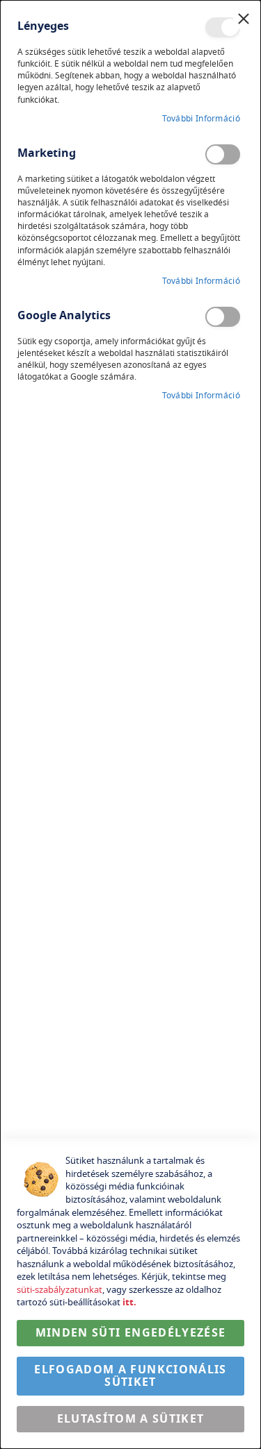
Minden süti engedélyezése (130, 1333)
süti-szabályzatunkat (59, 1289)
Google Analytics (222, 317)
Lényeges (222, 27)
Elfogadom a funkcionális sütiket (130, 1376)
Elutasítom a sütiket (131, 1419)
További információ (201, 119)
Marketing (222, 154)
